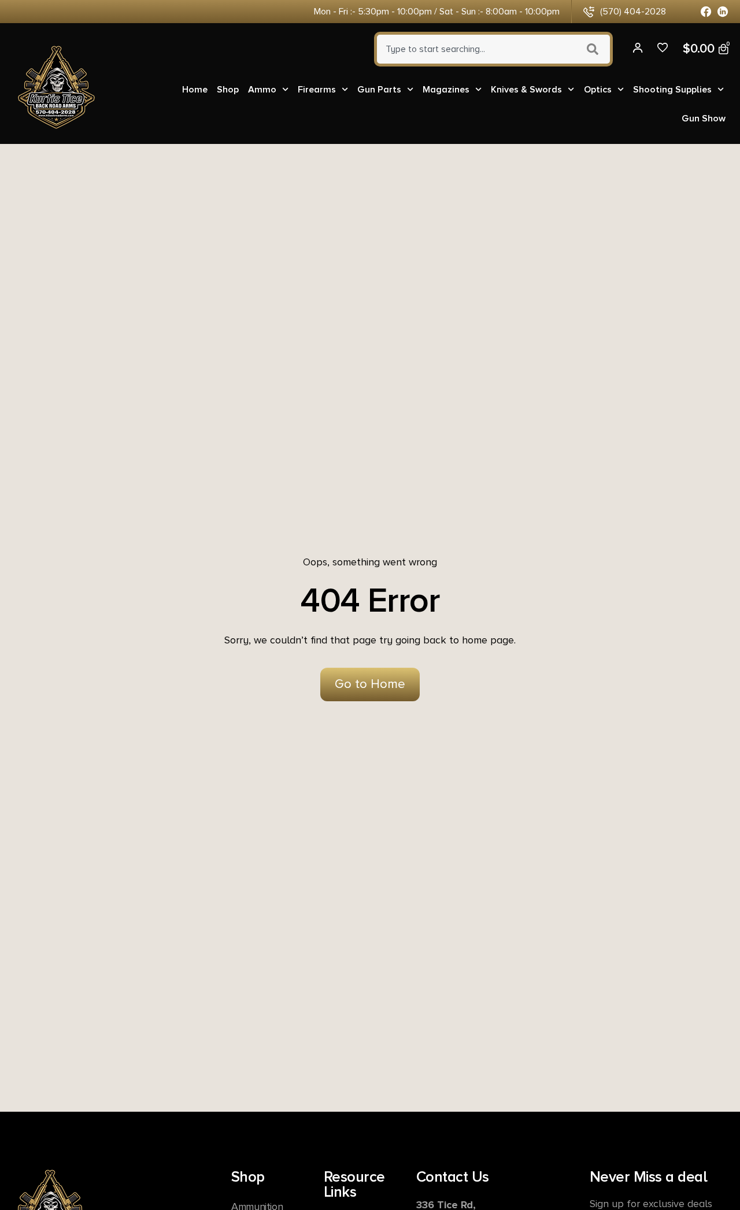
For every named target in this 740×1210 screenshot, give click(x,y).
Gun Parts (379, 89)
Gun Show (704, 118)
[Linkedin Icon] (722, 11)
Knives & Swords (526, 89)
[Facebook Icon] (706, 11)
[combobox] (475, 49)
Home (195, 89)
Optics (598, 89)
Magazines (446, 89)
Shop (228, 89)
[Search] (594, 49)
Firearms (317, 89)
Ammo (262, 89)
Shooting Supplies (672, 89)
